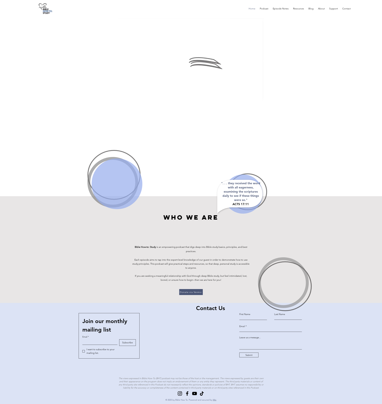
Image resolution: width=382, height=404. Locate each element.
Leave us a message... (250, 337)
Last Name (279, 314)
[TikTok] (202, 393)
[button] (260, 97)
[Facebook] (187, 393)
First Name (244, 314)
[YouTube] (194, 393)
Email (85, 337)
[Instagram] (180, 393)
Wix (214, 399)
